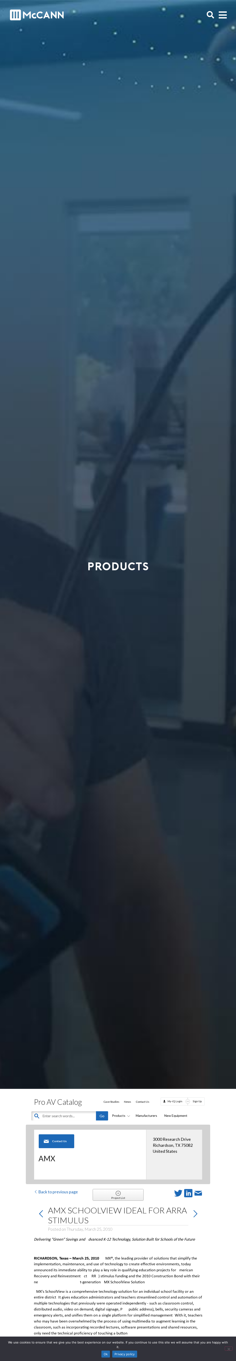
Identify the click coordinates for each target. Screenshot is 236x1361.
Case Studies (111, 1101)
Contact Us (142, 1101)
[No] (229, 1348)
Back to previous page (58, 1191)
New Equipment (175, 1115)
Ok (106, 1354)
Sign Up (197, 1101)
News (127, 1101)
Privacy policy (125, 1354)
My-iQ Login (175, 1101)
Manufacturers (146, 1115)
